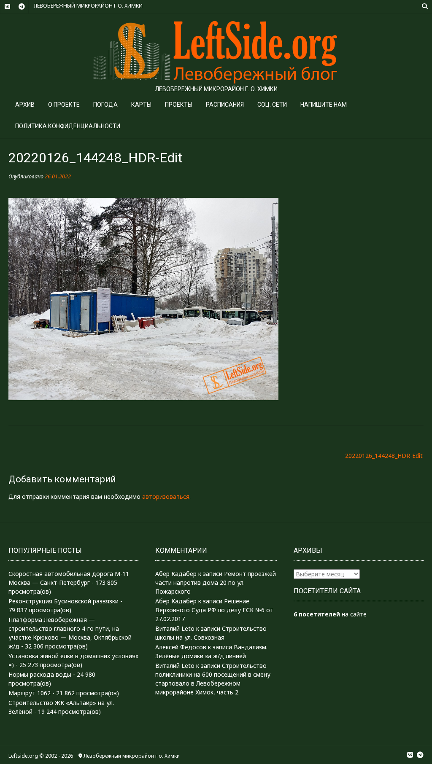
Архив (25, 104)
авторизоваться (165, 496)
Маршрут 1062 (29, 693)
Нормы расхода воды (39, 674)
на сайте (330, 614)
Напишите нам (323, 104)
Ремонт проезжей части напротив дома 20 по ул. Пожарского (215, 582)
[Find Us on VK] (7, 6)
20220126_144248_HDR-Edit (384, 456)
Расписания (225, 104)
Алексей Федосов (180, 647)
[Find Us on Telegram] (21, 6)
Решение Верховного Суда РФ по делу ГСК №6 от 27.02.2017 (214, 610)
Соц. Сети (272, 104)
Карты (141, 104)
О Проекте (64, 104)
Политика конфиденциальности (67, 126)
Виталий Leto (174, 628)
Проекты (178, 104)
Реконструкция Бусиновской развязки (63, 601)
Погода (105, 104)
